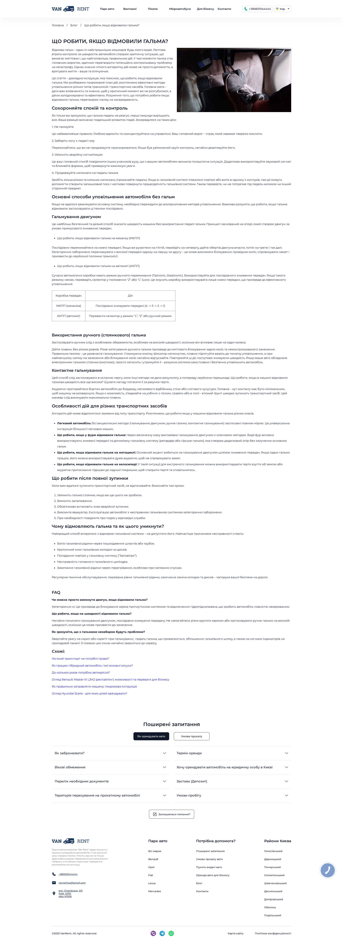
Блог (74, 25)
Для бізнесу (205, 9)
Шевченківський (275, 883)
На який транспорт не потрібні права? (80, 658)
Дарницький (272, 859)
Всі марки (154, 851)
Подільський (272, 915)
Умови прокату (191, 736)
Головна (58, 25)
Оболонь (270, 907)
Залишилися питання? (174, 814)
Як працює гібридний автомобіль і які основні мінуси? (92, 665)
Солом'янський (274, 875)
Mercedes (154, 891)
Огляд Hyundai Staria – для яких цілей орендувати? (89, 693)
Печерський (272, 867)
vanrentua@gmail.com (72, 882)
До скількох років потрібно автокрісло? (81, 672)
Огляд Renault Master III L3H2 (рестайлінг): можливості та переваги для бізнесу (110, 679)
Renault (153, 859)
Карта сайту (235, 933)
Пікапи (153, 9)
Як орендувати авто (151, 736)
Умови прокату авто (209, 859)
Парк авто (107, 9)
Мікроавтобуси (180, 9)
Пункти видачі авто (209, 867)
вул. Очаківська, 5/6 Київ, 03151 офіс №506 (71, 893)
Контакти (224, 9)
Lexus (152, 883)
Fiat (150, 875)
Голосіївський (273, 851)
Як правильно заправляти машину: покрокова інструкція (94, 686)
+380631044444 (260, 9)
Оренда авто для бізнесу (212, 875)
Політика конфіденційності (273, 933)
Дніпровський (273, 899)
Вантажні (129, 9)
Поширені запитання (210, 851)
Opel (151, 867)
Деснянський (273, 891)
